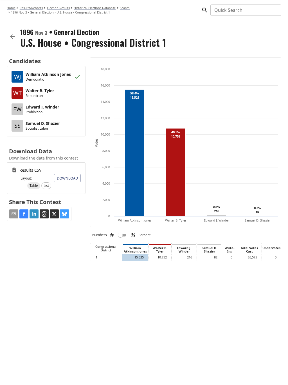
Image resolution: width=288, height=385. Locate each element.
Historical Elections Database (95, 8)
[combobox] (245, 10)
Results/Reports (31, 8)
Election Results (58, 8)
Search (125, 8)
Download (67, 178)
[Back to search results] (12, 36)
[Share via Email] (13, 213)
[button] (33, 185)
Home (11, 8)
